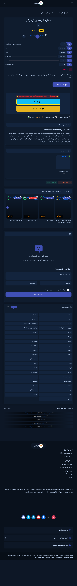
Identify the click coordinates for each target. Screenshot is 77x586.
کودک (35, 368)
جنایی (35, 337)
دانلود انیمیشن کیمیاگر (38, 20)
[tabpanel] (38, 104)
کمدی (35, 363)
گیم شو (69, 372)
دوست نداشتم (50, 117)
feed (70, 477)
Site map (69, 474)
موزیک (69, 386)
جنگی (69, 341)
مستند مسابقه (67, 381)
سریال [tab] (13, 307)
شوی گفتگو (34, 355)
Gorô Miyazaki (9, 65)
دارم (70, 346)
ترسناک (69, 337)
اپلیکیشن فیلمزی (67, 471)
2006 (6, 48)
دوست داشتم (64, 117)
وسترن (69, 399)
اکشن (69, 319)
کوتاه (70, 368)
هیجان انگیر (33, 390)
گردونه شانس (68, 456)
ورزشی (35, 395)
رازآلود (69, 350)
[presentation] (7, 207)
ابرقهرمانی (68, 315)
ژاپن (6, 52)
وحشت (69, 395)
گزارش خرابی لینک (64, 182)
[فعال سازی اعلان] (38, 25)
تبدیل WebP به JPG (66, 467)
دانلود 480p (38, 102)
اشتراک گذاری (51, 182)
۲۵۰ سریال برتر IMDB (66, 453)
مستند (35, 377)
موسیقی (69, 390)
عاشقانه (69, 359)
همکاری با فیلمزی (67, 464)
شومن (69, 355)
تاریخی (35, 332)
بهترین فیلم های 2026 (30, 328)
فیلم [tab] (8, 307)
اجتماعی (34, 315)
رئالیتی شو (34, 346)
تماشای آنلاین (60, 85)
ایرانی (69, 324)
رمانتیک (35, 350)
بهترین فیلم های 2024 (30, 324)
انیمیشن (18, 44)
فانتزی (14, 44)
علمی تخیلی (33, 359)
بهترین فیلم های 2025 (65, 328)
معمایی (35, 381)
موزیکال (35, 386)
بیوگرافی (69, 332)
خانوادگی (34, 341)
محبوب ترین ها (67, 377)
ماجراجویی (8, 44)
